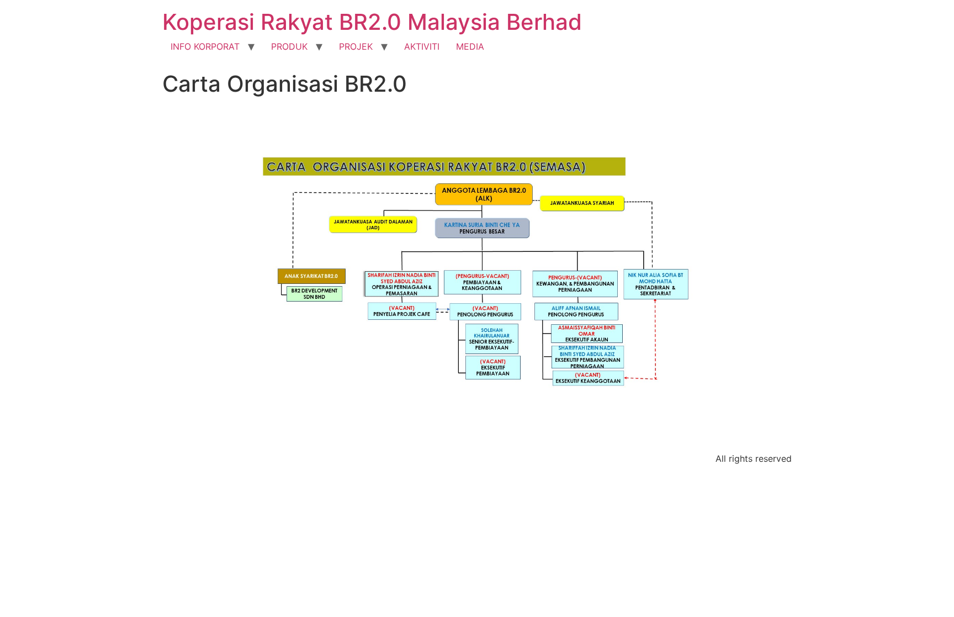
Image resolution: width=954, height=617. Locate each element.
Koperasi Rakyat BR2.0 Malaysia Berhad (372, 21)
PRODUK (289, 46)
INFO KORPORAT (205, 46)
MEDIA (470, 46)
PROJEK (356, 46)
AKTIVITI (421, 46)
